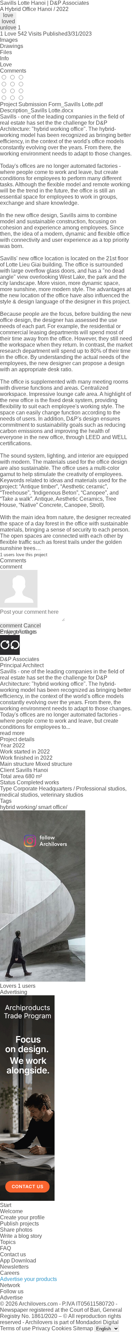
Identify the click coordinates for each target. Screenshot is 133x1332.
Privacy (41, 1328)
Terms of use (15, 1328)
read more (12, 733)
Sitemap (83, 1328)
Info (4, 58)
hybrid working (17, 807)
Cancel (32, 625)
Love (6, 64)
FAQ (5, 1248)
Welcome (11, 1211)
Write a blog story (21, 1236)
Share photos (16, 1230)
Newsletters (14, 1267)
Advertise (11, 1297)
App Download (18, 1260)
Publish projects (19, 1224)
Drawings (11, 46)
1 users (26, 986)
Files (6, 52)
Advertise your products (28, 1279)
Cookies (61, 1328)
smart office (52, 807)
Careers (9, 1273)
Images (9, 40)
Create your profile (22, 1217)
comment (11, 625)
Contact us (13, 1254)
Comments (13, 71)
